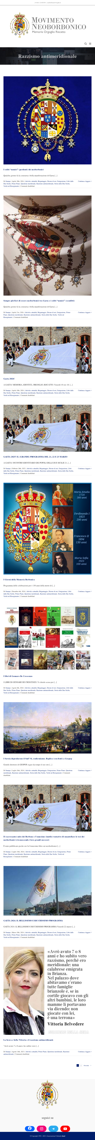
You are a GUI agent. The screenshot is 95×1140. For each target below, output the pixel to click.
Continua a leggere (84, 181)
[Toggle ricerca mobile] (85, 43)
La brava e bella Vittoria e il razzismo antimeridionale (28, 1039)
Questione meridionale (28, 184)
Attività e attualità (31, 181)
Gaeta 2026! (9, 378)
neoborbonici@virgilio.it (54, 2)
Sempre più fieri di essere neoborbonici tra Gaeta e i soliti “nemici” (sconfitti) (39, 300)
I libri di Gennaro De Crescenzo (18, 676)
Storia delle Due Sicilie (62, 184)
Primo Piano (16, 184)
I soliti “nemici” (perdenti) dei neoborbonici (23, 169)
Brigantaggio (42, 181)
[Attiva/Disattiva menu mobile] (90, 43)
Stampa (8, 181)
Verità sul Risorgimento (11, 186)
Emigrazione (61, 181)
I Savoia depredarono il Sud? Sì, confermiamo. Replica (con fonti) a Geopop (37, 758)
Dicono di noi (51, 181)
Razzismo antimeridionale (44, 184)
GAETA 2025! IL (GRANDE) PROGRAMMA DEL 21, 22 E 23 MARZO (35, 456)
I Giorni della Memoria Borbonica (19, 579)
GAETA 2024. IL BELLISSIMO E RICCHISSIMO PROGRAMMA (33, 920)
